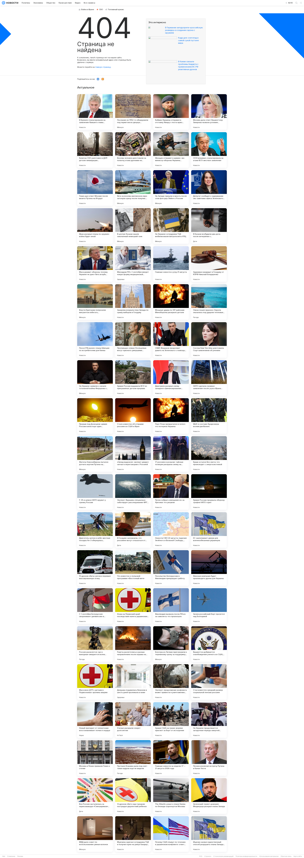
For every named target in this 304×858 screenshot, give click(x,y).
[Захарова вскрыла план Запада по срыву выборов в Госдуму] (133, 302)
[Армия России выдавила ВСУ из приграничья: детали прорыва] (133, 378)
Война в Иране (87, 9)
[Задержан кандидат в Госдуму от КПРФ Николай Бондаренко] (209, 264)
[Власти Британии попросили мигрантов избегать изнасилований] (95, 302)
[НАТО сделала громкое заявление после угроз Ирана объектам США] (209, 378)
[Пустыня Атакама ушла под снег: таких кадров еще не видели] (133, 758)
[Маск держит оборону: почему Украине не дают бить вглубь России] (95, 264)
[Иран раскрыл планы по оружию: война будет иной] (95, 226)
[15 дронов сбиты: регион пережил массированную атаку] (95, 568)
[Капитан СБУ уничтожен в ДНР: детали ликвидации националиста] (95, 150)
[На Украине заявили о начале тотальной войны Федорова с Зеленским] (95, 378)
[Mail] (3, 3)
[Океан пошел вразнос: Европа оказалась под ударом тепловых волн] (209, 302)
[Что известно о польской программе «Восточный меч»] (133, 568)
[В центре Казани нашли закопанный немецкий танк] (133, 226)
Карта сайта (298, 856)
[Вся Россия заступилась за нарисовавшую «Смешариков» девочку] (95, 796)
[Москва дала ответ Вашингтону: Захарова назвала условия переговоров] (209, 112)
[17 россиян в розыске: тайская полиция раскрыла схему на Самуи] (171, 454)
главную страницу (103, 67)
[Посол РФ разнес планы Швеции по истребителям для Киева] (95, 340)
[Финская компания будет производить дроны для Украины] (209, 568)
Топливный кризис (116, 9)
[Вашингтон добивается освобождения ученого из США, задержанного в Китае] (209, 644)
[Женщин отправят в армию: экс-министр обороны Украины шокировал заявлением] (171, 150)
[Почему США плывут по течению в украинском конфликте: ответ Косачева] (171, 834)
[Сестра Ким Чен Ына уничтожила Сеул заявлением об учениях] (209, 340)
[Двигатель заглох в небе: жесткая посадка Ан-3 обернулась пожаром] (95, 530)
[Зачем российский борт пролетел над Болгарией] (209, 606)
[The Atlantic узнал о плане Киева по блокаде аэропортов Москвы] (171, 796)
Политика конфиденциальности (246, 856)
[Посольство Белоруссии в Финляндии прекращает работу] (171, 568)
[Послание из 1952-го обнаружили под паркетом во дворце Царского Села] (133, 112)
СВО (101, 9)
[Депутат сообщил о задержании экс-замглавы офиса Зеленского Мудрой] (209, 188)
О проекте (207, 856)
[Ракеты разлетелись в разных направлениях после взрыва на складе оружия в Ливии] (133, 644)
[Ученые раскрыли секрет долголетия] (133, 720)
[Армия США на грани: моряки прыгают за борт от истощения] (171, 720)
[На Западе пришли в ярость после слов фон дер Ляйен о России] (171, 188)
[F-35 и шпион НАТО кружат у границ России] (95, 492)
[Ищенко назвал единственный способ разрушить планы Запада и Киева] (209, 834)
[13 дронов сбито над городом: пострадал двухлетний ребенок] (133, 796)
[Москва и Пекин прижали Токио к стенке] (95, 758)
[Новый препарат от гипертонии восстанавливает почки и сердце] (95, 720)
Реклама (20, 856)
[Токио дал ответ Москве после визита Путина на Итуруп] (95, 188)
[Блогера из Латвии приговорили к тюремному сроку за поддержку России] (171, 644)
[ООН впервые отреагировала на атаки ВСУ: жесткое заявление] (209, 150)
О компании (11, 856)
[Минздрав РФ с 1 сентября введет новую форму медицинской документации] (133, 264)
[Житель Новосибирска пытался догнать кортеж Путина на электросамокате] (95, 454)
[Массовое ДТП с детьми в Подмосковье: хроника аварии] (95, 682)
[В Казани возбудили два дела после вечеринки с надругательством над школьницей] (209, 226)
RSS (200, 856)
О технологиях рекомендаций (223, 856)
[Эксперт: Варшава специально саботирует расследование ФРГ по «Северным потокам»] (133, 492)
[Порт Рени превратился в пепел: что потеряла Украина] (171, 416)
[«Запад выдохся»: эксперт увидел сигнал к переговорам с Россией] (133, 454)
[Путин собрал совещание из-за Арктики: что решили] (171, 492)
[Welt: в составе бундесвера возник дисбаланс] (209, 416)
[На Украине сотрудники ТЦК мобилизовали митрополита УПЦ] (171, 226)
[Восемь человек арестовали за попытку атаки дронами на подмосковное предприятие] (133, 150)
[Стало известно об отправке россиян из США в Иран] (133, 416)
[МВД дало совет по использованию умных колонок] (95, 834)
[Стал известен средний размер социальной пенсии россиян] (209, 682)
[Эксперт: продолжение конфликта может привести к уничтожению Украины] (171, 682)
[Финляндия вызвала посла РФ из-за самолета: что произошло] (171, 606)
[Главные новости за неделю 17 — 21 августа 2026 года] (171, 758)
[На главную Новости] (11, 3)
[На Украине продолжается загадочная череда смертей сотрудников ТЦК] (209, 720)
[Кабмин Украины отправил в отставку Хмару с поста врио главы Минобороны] (171, 112)
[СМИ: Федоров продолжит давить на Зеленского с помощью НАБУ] (171, 340)
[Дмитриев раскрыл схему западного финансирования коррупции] (171, 378)
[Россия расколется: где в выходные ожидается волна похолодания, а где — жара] (95, 644)
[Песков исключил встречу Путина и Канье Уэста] (209, 758)
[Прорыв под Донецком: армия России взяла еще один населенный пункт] (95, 416)
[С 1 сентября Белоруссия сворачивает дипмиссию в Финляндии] (95, 606)
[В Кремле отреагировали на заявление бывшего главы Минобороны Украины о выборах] (95, 112)
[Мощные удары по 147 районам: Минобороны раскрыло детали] (171, 302)
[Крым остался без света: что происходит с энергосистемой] (209, 454)
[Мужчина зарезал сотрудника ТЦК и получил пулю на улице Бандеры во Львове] (133, 834)
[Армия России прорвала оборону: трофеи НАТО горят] (209, 492)
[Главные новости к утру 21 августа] (171, 264)
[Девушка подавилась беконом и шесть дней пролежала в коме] (133, 682)
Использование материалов (268, 856)
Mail (3, 856)
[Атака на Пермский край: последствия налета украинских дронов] (133, 606)
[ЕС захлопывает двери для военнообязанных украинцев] (209, 530)
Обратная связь (286, 856)
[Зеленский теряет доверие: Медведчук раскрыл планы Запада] (209, 796)
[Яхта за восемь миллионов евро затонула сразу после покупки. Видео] (133, 188)
